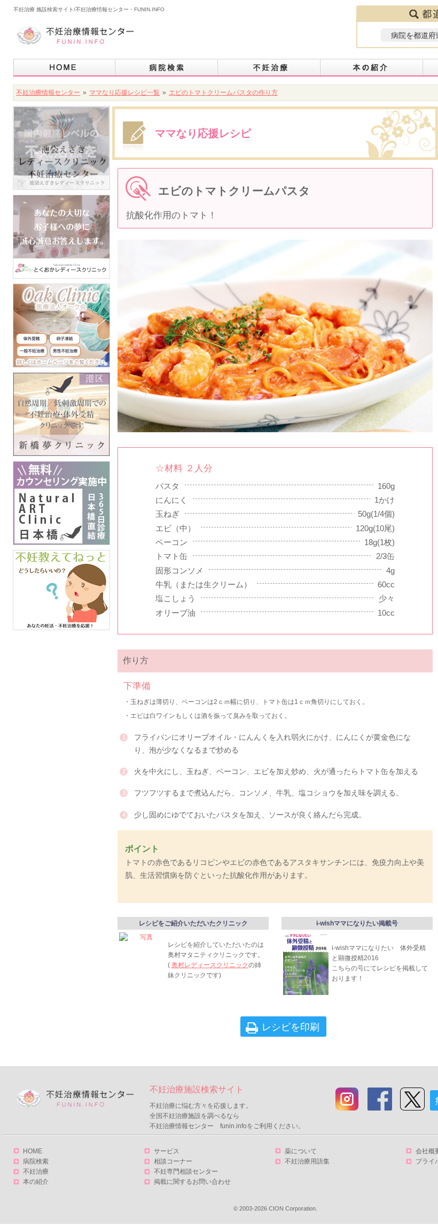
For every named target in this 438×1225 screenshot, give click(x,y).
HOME (64, 67)
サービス (166, 1151)
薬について (301, 1151)
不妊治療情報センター (48, 92)
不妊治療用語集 (307, 1161)
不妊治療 (36, 1171)
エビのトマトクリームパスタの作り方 (223, 92)
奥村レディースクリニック (209, 965)
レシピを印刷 (290, 1027)
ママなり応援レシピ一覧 (124, 92)
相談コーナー (173, 1161)
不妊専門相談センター (186, 1171)
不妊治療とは (269, 67)
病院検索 (166, 67)
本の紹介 (371, 67)
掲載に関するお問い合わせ (192, 1181)
